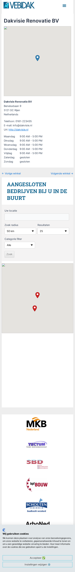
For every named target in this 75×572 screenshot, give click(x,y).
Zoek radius (11, 225)
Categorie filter (13, 239)
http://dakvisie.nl (18, 129)
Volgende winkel (62, 173)
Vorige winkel (11, 173)
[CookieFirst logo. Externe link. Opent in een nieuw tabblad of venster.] (4, 530)
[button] (64, 5)
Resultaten (44, 225)
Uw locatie (11, 210)
